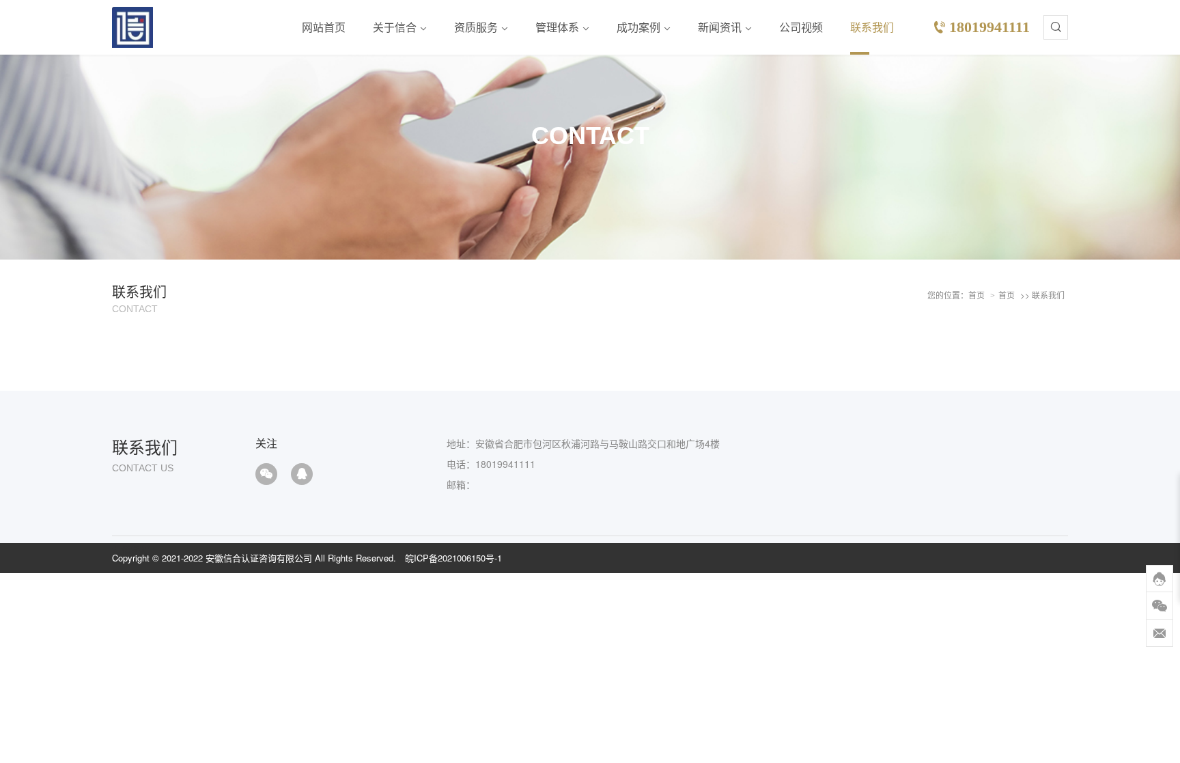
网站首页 (324, 27)
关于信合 (395, 27)
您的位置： (947, 295)
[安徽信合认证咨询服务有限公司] (132, 27)
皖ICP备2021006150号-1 (453, 557)
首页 (976, 295)
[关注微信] (1159, 606)
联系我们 (872, 27)
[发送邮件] (1159, 633)
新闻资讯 (720, 27)
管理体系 (557, 27)
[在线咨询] (1159, 578)
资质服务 (476, 27)
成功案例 (638, 27)
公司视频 (801, 27)
